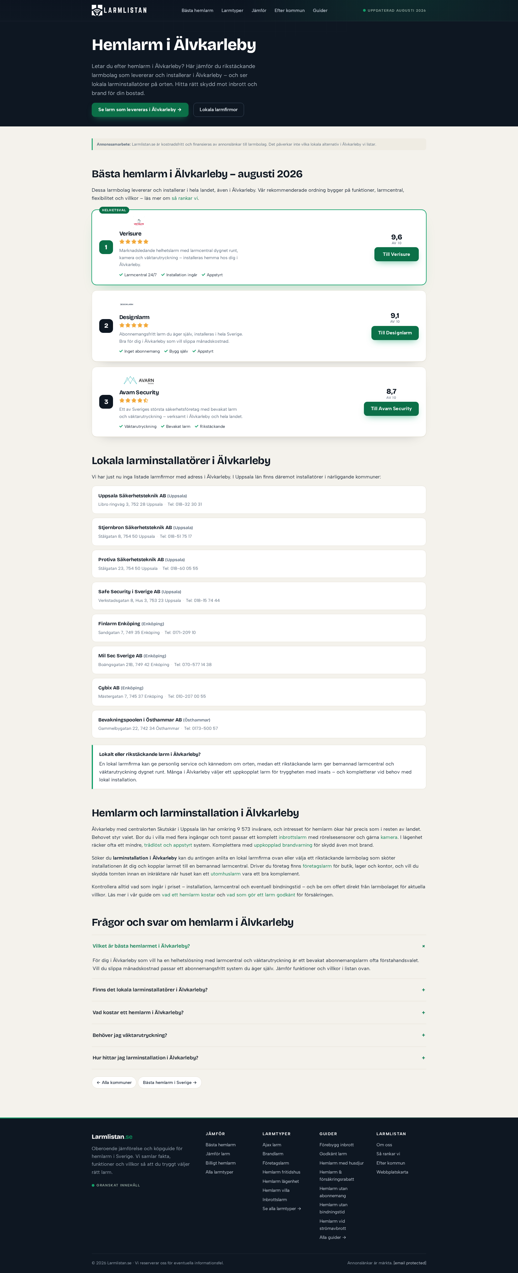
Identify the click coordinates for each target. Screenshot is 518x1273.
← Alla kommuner (114, 1082)
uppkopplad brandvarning (283, 845)
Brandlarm (273, 1153)
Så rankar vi (388, 1153)
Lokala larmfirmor (219, 109)
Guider (320, 10)
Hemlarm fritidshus (281, 1172)
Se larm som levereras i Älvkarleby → (140, 109)
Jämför (259, 10)
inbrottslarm (293, 837)
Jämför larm (218, 1153)
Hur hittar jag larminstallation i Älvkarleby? (145, 1058)
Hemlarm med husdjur (342, 1163)
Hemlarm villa (276, 1190)
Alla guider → (333, 1237)
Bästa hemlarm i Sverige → (170, 1082)
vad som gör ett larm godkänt (261, 895)
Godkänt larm (333, 1153)
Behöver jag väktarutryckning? (130, 1035)
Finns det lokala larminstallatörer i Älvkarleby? (150, 990)
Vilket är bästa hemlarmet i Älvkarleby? (141, 946)
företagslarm (317, 866)
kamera (389, 837)
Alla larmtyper (219, 1172)
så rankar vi (185, 198)
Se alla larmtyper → (282, 1208)
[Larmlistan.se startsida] (119, 10)
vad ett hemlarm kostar (188, 895)
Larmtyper (232, 10)
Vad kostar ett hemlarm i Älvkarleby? (138, 1012)
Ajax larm (272, 1144)
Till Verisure (396, 254)
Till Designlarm (395, 333)
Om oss (384, 1144)
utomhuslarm (226, 874)
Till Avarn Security (391, 408)
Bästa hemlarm (197, 10)
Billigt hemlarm (221, 1163)
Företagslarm (276, 1163)
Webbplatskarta (392, 1172)
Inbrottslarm (275, 1199)
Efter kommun (290, 10)
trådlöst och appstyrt (168, 845)
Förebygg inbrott (337, 1144)
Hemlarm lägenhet (281, 1181)
